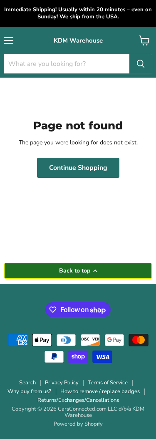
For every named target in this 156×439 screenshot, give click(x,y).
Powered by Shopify (78, 424)
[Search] (140, 63)
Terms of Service (108, 382)
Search (27, 382)
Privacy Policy (62, 382)
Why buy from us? (29, 391)
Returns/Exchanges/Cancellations (78, 400)
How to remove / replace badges (100, 391)
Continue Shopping (78, 167)
